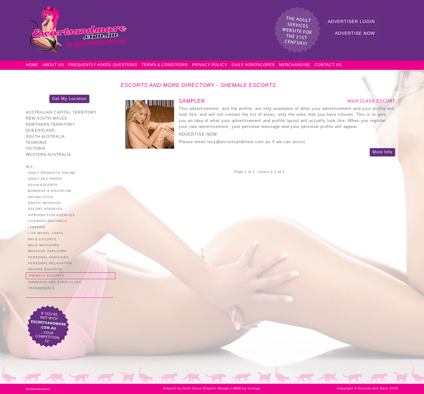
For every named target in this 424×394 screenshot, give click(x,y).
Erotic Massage (44, 203)
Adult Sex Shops (45, 178)
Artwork (169, 388)
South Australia (45, 136)
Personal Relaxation (50, 263)
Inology (254, 388)
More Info (382, 152)
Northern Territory (50, 124)
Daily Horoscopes (253, 65)
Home (32, 65)
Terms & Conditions (165, 65)
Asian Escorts (43, 185)
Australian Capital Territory (61, 112)
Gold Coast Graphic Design (206, 388)
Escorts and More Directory (167, 85)
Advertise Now (355, 33)
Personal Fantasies (48, 257)
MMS (237, 388)
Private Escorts (45, 269)
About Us (53, 65)
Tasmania (36, 142)
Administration (38, 389)
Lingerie (36, 227)
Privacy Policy (209, 65)
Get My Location (69, 98)
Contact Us (328, 65)
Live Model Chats (45, 233)
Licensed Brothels (47, 221)
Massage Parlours (47, 251)
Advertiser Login (351, 21)
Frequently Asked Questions (102, 65)
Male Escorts (42, 239)
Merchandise (294, 65)
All (30, 167)
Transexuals (41, 288)
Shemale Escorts (248, 85)
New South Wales (46, 118)
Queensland (40, 130)
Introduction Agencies (51, 215)
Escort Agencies (45, 209)
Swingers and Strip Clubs (54, 282)
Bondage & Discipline (50, 190)
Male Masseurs (43, 245)
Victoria (36, 148)
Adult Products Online (51, 172)
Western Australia (48, 154)
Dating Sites (40, 197)
